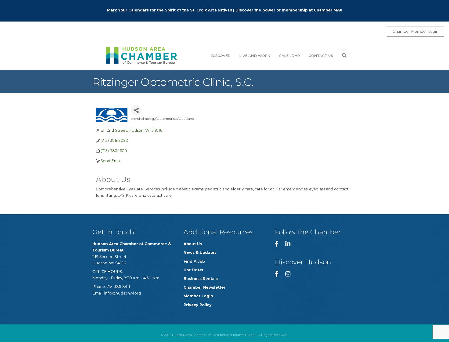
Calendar (289, 55)
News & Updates (200, 252)
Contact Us (321, 55)
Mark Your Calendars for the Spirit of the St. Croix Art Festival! (169, 10)
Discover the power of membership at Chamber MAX (288, 10)
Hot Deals (193, 270)
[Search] (342, 55)
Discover (220, 55)
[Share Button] (136, 110)
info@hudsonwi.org (122, 293)
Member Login (198, 296)
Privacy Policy (198, 305)
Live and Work (254, 55)
